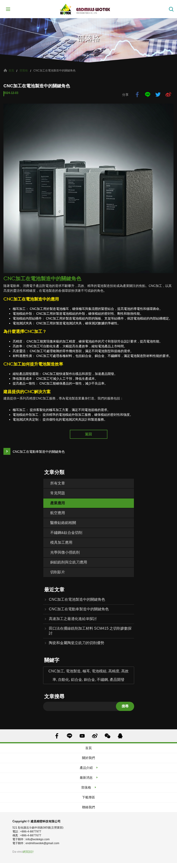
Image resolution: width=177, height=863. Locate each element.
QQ (120, 736)
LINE (147, 94)
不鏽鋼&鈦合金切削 (66, 533)
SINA (95, 736)
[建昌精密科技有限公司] (88, 9)
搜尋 (125, 706)
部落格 (24, 70)
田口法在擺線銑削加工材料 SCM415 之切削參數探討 (90, 630)
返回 (88, 434)
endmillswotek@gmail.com (42, 843)
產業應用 (57, 503)
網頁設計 (28, 851)
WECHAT (107, 736)
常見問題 (57, 493)
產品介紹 (86, 768)
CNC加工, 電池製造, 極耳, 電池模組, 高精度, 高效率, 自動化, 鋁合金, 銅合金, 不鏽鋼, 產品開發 (88, 675)
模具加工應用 (61, 542)
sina (168, 94)
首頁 (11, 70)
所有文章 (57, 483)
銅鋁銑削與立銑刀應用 (68, 562)
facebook (137, 94)
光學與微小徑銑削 (65, 552)
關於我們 (88, 758)
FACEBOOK (57, 736)
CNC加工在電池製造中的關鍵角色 (77, 599)
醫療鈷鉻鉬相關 (63, 523)
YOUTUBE (82, 736)
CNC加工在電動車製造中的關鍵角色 (39, 451)
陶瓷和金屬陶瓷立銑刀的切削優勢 (76, 643)
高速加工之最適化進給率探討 (73, 619)
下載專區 (88, 797)
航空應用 (57, 513)
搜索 (171, 9)
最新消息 (86, 777)
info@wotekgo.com (38, 839)
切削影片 (57, 572)
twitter (158, 94)
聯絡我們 (88, 807)
